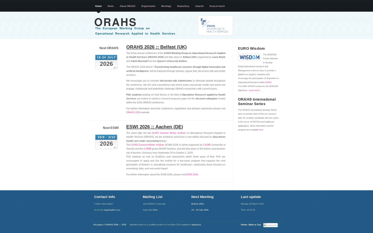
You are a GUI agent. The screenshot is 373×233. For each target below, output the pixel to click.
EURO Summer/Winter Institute (148, 144)
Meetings (166, 6)
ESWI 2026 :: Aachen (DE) (154, 126)
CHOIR (207, 144)
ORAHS (115, 21)
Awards (199, 6)
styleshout (196, 224)
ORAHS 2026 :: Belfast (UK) (156, 47)
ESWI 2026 (192, 174)
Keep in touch (217, 6)
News (111, 6)
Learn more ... (255, 90)
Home (98, 6)
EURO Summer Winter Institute (169, 133)
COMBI (147, 148)
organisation (109, 210)
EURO (268, 82)
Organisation (148, 6)
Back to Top (255, 224)
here (261, 130)
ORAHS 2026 (133, 112)
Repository (183, 6)
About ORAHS (127, 6)
